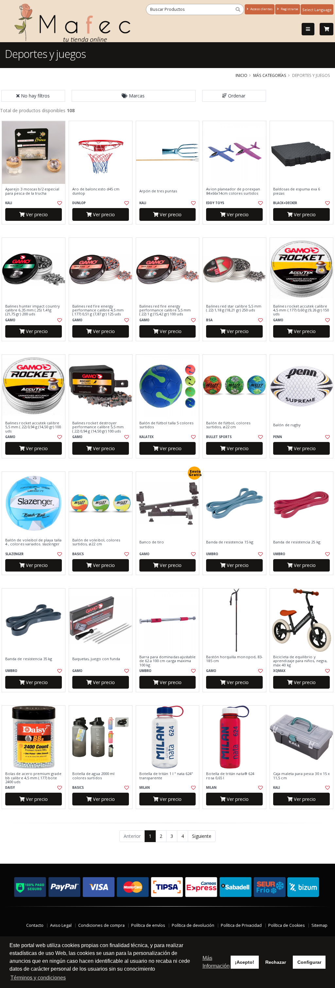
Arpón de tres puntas (158, 191)
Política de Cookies (286, 925)
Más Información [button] (216, 962)
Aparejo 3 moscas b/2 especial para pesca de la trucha (32, 191)
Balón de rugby (287, 425)
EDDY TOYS (215, 203)
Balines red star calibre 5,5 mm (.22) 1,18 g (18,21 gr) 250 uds (233, 308)
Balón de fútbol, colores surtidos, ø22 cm (228, 425)
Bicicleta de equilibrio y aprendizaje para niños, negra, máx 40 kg (300, 661)
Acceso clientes (261, 9)
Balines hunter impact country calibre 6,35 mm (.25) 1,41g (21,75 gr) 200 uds (32, 310)
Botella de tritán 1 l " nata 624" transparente (166, 776)
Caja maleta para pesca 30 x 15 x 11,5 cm (301, 776)
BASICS (78, 554)
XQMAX (279, 671)
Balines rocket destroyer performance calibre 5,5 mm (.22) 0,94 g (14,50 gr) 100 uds (98, 427)
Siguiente (201, 836)
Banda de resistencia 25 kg (296, 542)
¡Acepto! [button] (244, 962)
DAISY (10, 787)
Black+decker (285, 203)
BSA (209, 320)
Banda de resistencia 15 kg (229, 542)
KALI (8, 203)
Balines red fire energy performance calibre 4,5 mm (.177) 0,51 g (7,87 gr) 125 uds (98, 310)
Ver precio (36, 214)
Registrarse (289, 9)
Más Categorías (269, 75)
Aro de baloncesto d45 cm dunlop (95, 191)
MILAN (144, 787)
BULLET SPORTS (219, 437)
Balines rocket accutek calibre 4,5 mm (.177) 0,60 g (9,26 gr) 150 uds (301, 310)
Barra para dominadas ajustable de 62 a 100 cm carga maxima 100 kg (167, 661)
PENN (277, 437)
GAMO (10, 320)
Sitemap (319, 925)
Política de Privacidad (241, 925)
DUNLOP (79, 203)
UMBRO (212, 554)
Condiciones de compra (101, 925)
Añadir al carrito (36, 229)
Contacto (35, 925)
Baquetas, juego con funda (96, 659)
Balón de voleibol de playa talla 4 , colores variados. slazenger (33, 542)
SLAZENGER (14, 554)
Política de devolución (193, 925)
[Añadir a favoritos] (59, 203)
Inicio (241, 75)
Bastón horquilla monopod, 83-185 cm (234, 659)
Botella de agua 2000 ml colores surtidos (93, 776)
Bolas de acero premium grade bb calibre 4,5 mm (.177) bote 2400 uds (33, 778)
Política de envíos (148, 925)
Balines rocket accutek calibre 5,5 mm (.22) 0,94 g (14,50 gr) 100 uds (33, 427)
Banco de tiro (151, 542)
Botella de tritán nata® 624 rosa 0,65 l (230, 776)
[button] (134, 96)
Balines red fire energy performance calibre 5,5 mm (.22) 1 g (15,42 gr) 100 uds (165, 310)
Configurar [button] (309, 962)
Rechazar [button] (275, 962)
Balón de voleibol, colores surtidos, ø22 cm (96, 542)
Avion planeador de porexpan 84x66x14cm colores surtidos (233, 191)
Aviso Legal (61, 925)
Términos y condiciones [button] (38, 977)
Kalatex (146, 437)
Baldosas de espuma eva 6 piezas (296, 191)
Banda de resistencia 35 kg (28, 659)
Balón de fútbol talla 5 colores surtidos (166, 425)
